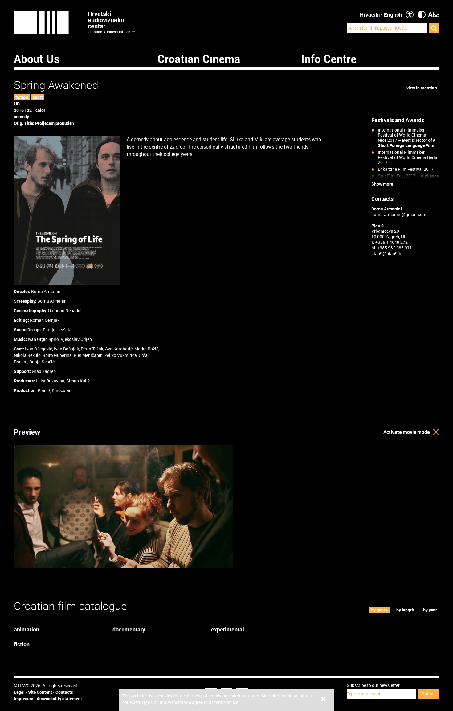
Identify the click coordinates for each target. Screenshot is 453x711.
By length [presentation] (405, 610)
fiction (21, 97)
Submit (429, 694)
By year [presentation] (430, 610)
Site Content (40, 692)
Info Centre (329, 58)
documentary (128, 629)
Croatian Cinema (198, 58)
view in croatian (421, 88)
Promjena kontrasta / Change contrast (421, 14)
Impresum (23, 698)
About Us (37, 58)
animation (26, 629)
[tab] (379, 610)
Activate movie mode (406, 432)
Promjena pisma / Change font (433, 14)
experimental (227, 629)
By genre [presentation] (379, 610)
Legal (19, 692)
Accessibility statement (59, 698)
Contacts (64, 692)
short (38, 97)
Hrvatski (370, 14)
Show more (382, 184)
